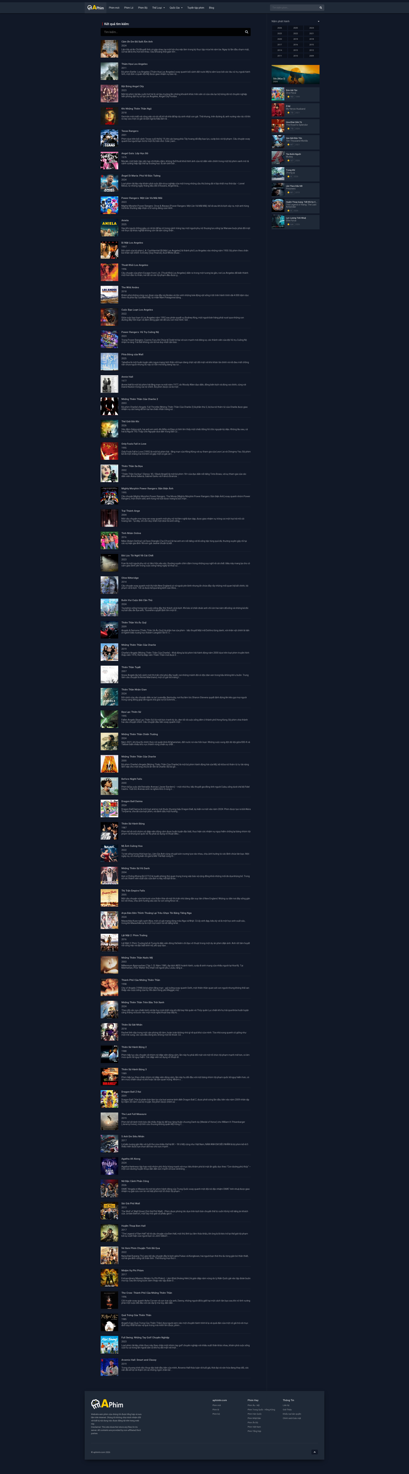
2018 (311, 39)
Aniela (125, 220)
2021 (311, 33)
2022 (295, 33)
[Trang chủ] (95, 9)
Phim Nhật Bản (254, 1418)
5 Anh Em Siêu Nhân (132, 1136)
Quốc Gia (175, 7)
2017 (279, 44)
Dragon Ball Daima (132, 801)
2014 (279, 50)
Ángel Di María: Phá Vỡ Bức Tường (140, 175)
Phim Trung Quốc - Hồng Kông (261, 1409)
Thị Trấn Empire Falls (133, 890)
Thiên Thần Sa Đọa (132, 466)
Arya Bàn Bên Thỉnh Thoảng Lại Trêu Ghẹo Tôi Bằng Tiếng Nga (156, 913)
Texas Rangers (129, 131)
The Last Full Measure (134, 1114)
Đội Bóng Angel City (132, 86)
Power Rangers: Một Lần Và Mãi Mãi (141, 198)
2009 (311, 56)
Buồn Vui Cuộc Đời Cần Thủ (136, 600)
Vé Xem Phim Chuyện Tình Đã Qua (140, 1248)
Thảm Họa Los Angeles (134, 64)
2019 (295, 39)
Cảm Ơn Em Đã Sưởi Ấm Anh (137, 41)
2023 (279, 33)
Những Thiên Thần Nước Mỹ (137, 957)
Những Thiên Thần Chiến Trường (139, 734)
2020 (279, 39)
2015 (311, 44)
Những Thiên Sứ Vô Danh (135, 868)
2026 (279, 28)
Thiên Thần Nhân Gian (134, 689)
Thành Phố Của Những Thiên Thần (140, 980)
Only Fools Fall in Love (133, 443)
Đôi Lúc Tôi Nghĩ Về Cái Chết (137, 555)
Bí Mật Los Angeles (132, 242)
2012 (311, 50)
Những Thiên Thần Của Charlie (138, 644)
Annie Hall (127, 376)
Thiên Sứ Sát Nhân (131, 1024)
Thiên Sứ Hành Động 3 (134, 1069)
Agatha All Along (130, 1158)
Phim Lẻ (128, 7)
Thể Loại (157, 7)
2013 (295, 50)
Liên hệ (286, 1405)
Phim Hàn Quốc (255, 1414)
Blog (211, 7)
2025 (295, 28)
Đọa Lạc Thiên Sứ (131, 712)
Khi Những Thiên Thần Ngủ (136, 108)
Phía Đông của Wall (132, 354)
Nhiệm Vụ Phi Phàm (132, 1270)
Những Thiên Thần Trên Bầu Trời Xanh (142, 1002)
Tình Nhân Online (131, 533)
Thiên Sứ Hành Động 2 (134, 1047)
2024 (311, 28)
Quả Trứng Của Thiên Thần (136, 1315)
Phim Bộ (142, 7)
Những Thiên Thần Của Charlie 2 (139, 399)
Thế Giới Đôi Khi (130, 421)
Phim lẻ (215, 1409)
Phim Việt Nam (254, 1427)
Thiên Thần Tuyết (131, 667)
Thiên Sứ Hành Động (133, 823)
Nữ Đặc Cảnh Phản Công (135, 1181)
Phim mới (114, 7)
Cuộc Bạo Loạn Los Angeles (137, 309)
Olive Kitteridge (130, 577)
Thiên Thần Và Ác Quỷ (133, 622)
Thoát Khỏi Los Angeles (134, 265)
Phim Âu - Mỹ (253, 1405)
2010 (295, 56)
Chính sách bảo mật (292, 1418)
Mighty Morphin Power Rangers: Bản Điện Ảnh (147, 488)
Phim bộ (216, 1414)
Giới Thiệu (287, 1409)
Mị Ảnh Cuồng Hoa (132, 846)
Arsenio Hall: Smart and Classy (138, 1359)
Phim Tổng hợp (254, 1431)
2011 (279, 56)
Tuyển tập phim (195, 7)
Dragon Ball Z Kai (131, 1091)
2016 (295, 44)
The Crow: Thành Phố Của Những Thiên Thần (146, 1292)
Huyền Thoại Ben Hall (133, 1225)
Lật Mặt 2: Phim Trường (134, 935)
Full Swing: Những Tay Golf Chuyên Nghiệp (145, 1337)
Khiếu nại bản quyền (292, 1414)
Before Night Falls (131, 779)
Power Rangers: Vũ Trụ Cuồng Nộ (140, 332)
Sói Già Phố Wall (130, 1203)
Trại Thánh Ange (130, 510)
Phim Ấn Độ (253, 1422)
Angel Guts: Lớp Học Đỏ (134, 153)
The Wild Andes (130, 287)
